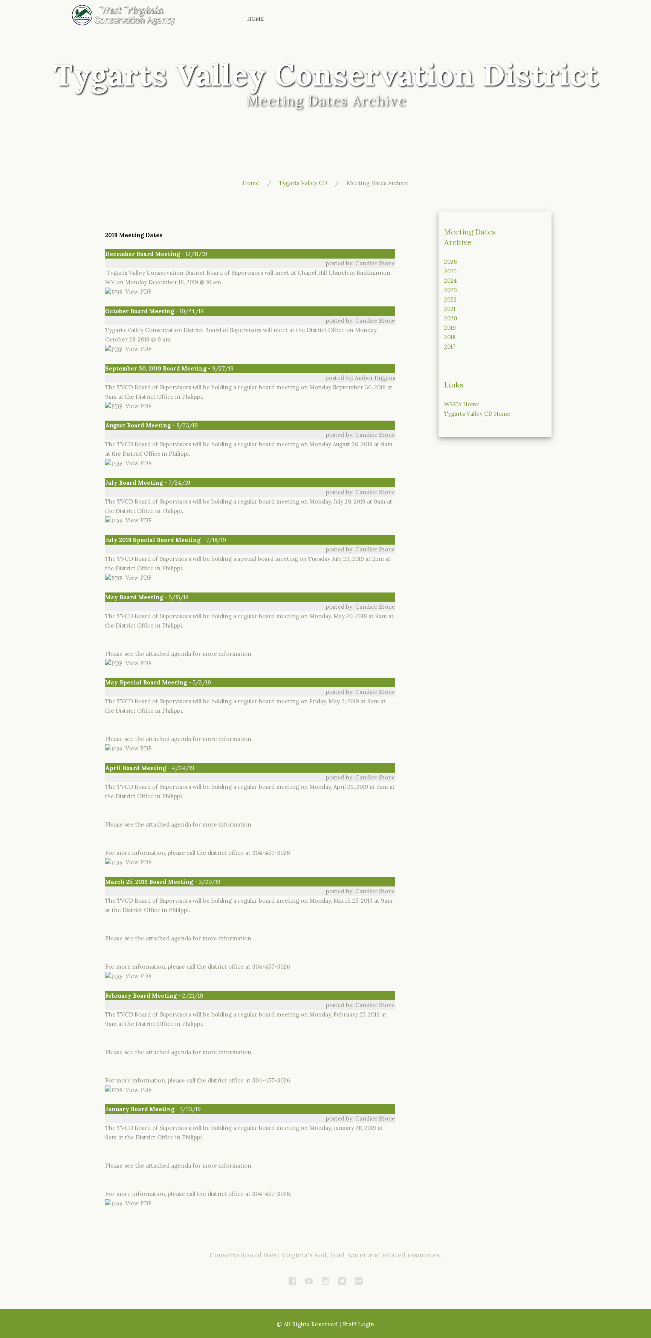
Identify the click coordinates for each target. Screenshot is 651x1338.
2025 (450, 271)
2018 (449, 337)
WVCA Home (462, 404)
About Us (288, 18)
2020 (450, 318)
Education (370, 18)
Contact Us (507, 18)
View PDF (136, 291)
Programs (328, 18)
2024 (450, 280)
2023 (450, 290)
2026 (450, 261)
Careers (466, 18)
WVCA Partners (420, 18)
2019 (450, 327)
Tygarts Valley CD (303, 183)
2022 (450, 299)
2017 (449, 346)
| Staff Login (356, 1324)
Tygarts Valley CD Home (477, 413)
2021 (449, 308)
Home (255, 18)
